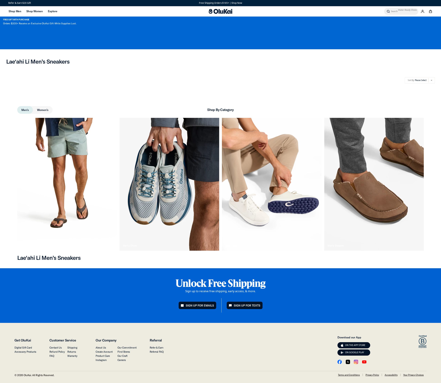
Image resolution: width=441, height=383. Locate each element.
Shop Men (15, 11)
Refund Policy (57, 351)
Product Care (103, 356)
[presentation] (342, 345)
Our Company (106, 340)
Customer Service (62, 340)
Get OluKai (22, 340)
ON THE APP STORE (355, 345)
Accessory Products (25, 351)
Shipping (72, 347)
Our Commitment (127, 347)
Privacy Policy (372, 375)
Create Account (104, 351)
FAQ (51, 356)
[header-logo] (220, 11)
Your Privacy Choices (413, 375)
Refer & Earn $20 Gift (19, 2)
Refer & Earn (156, 347)
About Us (101, 347)
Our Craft (122, 356)
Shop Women (34, 11)
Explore (52, 11)
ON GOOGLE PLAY (354, 352)
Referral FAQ (157, 351)
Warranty (72, 356)
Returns (71, 351)
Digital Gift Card (23, 347)
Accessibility (391, 375)
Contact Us (55, 347)
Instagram (101, 360)
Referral (156, 340)
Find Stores (123, 351)
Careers (121, 360)
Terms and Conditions (349, 375)
